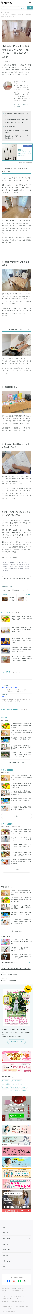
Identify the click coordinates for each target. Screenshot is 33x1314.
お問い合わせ (5, 1288)
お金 (4, 1227)
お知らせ (4, 1293)
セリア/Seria (5, 1081)
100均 (7, 8)
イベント (4, 1091)
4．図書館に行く (10, 126)
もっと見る (16, 816)
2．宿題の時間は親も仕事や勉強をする (17, 119)
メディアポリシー (6, 1290)
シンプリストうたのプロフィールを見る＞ (21, 105)
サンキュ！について (7, 1296)
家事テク (5, 1233)
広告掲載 (14, 1288)
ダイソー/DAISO (16, 1081)
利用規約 (20, 1288)
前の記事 (5, 594)
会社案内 (4, 1301)
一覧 (28, 962)
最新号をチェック (16, 1042)
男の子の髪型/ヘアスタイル (10, 1084)
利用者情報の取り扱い (18, 1290)
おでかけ (24, 1091)
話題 (30, 8)
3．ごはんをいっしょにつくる (14, 123)
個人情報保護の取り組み (15, 1301)
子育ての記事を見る (16, 931)
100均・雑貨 (6, 1250)
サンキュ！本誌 (14, 1091)
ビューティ (6, 1244)
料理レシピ (23, 8)
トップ (2, 12)
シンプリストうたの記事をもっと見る (16, 578)
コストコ (24, 1087)
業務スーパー (15, 1087)
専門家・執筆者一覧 (19, 1296)
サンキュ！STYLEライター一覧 (10, 1298)
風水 (22, 1084)
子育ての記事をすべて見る (16, 762)
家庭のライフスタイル (20, 590)
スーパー (14, 8)
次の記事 (28, 594)
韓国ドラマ (5, 1087)
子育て (13, 12)
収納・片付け (7, 1238)
